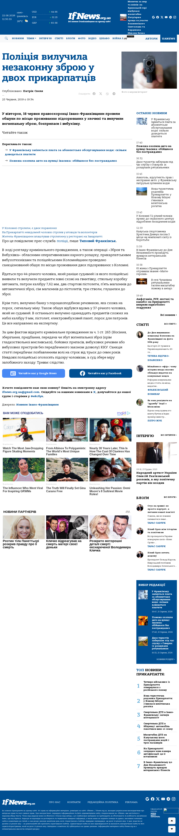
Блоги (70, 38)
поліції (62, 241)
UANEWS (168, 38)
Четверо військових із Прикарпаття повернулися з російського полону (157, 686)
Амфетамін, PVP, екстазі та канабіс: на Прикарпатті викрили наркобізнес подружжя (155, 303)
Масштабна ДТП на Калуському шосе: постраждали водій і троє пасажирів (156, 738)
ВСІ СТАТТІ (170, 324)
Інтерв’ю (45, 38)
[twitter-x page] (162, 17)
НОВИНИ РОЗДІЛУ (166, 659)
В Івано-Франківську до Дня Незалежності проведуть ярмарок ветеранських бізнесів (154, 254)
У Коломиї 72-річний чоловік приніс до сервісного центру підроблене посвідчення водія (155, 218)
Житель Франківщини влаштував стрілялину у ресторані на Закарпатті (52, 236)
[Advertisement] (67, 197)
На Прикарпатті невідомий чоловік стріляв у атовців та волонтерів (49, 232)
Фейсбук (37, 396)
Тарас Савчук (157, 523)
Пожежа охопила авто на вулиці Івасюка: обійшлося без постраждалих (63, 160)
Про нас (54, 802)
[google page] (153, 17)
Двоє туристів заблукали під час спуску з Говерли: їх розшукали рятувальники (154, 164)
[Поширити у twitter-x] (101, 93)
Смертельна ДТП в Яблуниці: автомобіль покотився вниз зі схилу (158, 726)
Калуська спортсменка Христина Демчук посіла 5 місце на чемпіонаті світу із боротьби (153, 236)
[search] (6, 38)
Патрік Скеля (33, 91)
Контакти (74, 802)
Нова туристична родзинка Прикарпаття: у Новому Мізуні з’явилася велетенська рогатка (162, 197)
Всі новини (168, 315)
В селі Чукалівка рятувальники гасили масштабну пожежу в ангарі (163, 284)
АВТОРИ (151, 38)
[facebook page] (157, 17)
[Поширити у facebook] (94, 93)
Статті (59, 38)
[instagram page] (174, 17)
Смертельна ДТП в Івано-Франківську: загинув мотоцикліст (159, 715)
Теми (30, 38)
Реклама (131, 802)
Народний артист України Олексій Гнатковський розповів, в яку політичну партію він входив (156, 478)
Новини (18, 38)
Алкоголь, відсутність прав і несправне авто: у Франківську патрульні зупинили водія (156, 180)
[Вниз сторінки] (172, 829)
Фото (81, 38)
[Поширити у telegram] (114, 93)
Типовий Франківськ (98, 241)
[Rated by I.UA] (171, 810)
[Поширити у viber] (107, 93)
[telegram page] (170, 17)
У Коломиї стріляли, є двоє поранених (29, 228)
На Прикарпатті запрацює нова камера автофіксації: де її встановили (157, 752)
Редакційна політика (103, 802)
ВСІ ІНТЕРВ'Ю (169, 435)
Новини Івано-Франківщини (37, 404)
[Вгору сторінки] (172, 820)
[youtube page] (166, 17)
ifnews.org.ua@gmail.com (20, 392)
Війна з (123, 38)
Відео (92, 38)
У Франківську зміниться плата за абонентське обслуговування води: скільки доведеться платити (163, 128)
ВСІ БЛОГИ (170, 497)
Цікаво (104, 38)
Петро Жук (155, 420)
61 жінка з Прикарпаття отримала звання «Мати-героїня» (152, 271)
